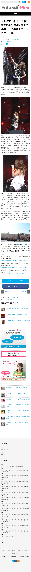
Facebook (26, 2)
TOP (3, 551)
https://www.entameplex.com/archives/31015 (13, 267)
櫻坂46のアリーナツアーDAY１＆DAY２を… (17, 387)
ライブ (5, 41)
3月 (16, 466)
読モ (2, 454)
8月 (2, 466)
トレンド (3, 447)
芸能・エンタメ (17, 39)
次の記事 (25, 292)
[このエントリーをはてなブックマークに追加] (7, 44)
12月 (2, 470)
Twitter (23, 2)
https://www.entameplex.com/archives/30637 (13, 274)
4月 (13, 466)
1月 (22, 466)
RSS (29, 2)
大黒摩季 (9, 41)
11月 (5, 470)
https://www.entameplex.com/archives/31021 (13, 260)
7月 (5, 466)
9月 (12, 470)
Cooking (3, 451)
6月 (7, 466)
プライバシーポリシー (23, 551)
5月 (10, 466)
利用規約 (13, 551)
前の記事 (6, 292)
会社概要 (7, 551)
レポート (3, 453)
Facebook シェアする (16, 286)
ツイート (3, 44)
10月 (9, 470)
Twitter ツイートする (15, 281)
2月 (19, 466)
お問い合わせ (15, 553)
